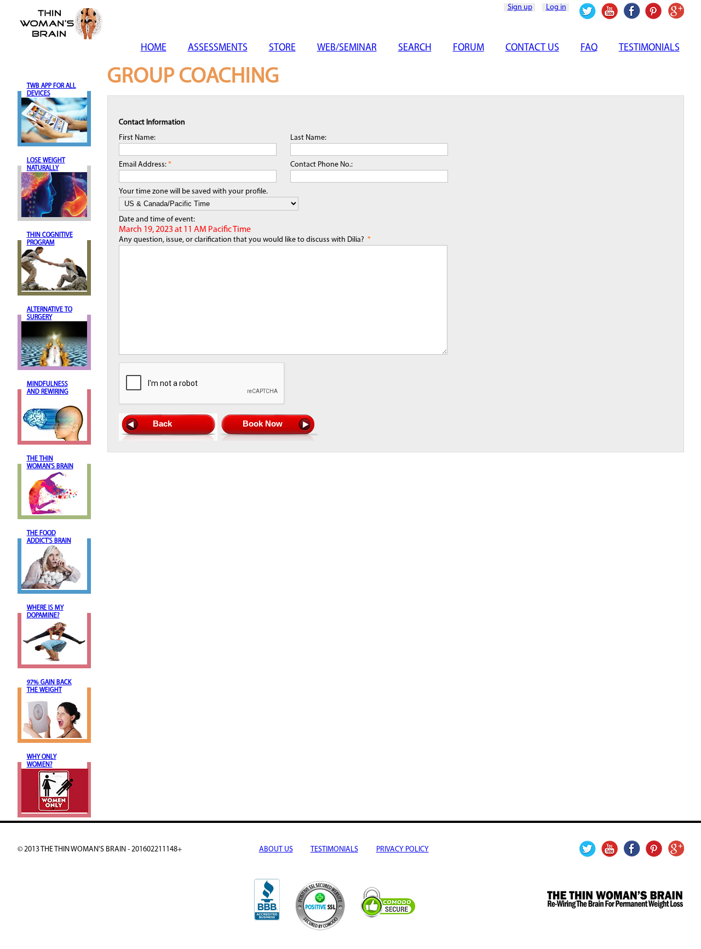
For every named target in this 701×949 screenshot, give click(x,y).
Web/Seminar (347, 48)
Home (153, 48)
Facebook (631, 11)
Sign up (520, 7)
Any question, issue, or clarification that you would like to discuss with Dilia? (245, 240)
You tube (609, 11)
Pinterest (653, 11)
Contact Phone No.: (321, 165)
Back (162, 423)
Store (282, 48)
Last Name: (308, 138)
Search (415, 48)
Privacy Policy (402, 849)
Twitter (587, 11)
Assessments (218, 48)
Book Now (263, 423)
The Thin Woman (141, 23)
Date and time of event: (185, 224)
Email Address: (145, 165)
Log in (556, 7)
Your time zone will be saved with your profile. (193, 191)
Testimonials (649, 48)
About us (276, 849)
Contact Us (532, 48)
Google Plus (675, 11)
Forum (468, 48)
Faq (589, 48)
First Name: (137, 138)
